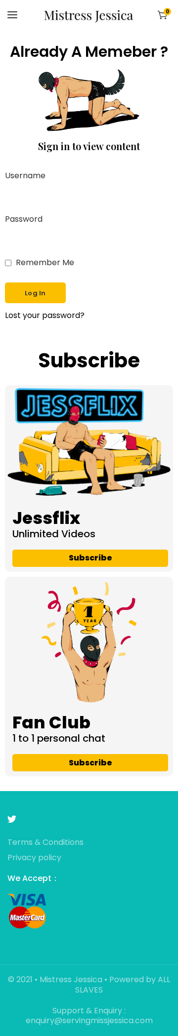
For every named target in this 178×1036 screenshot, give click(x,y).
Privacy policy (34, 858)
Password (24, 219)
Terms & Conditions (45, 842)
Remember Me (44, 263)
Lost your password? (45, 316)
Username (25, 176)
